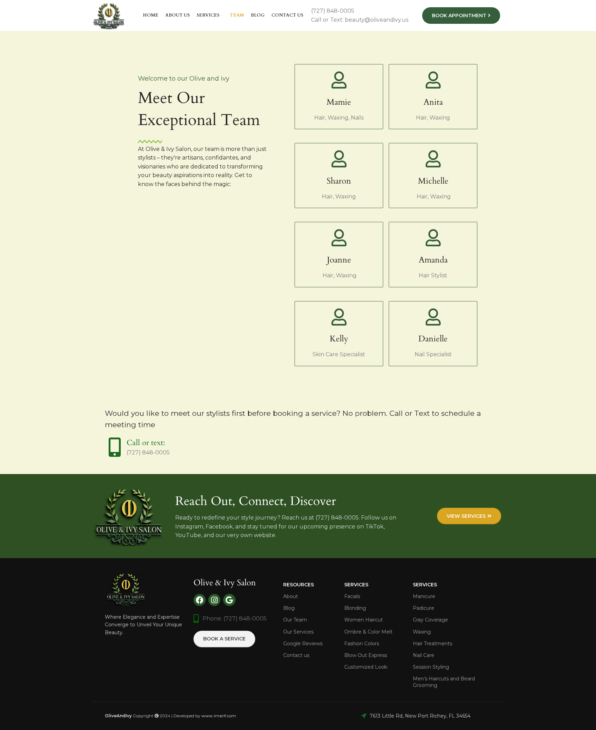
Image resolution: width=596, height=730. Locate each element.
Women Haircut (363, 620)
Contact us (296, 655)
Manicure (424, 596)
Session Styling (431, 667)
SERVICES (425, 585)
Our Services (298, 632)
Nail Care (423, 655)
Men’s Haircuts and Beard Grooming (444, 682)
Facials (352, 596)
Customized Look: (366, 667)
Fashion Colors (361, 643)
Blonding (355, 608)
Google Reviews (302, 643)
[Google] (229, 600)
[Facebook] (199, 600)
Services (356, 585)
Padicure (423, 608)
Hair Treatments (432, 643)
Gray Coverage (430, 620)
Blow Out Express (365, 655)
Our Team (295, 620)
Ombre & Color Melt (368, 632)
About (290, 596)
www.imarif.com (218, 715)
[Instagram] (214, 600)
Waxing (422, 632)
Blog (289, 608)
